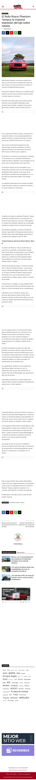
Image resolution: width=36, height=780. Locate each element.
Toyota (6, 698)
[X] (7, 33)
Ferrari (25, 676)
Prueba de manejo (19, 691)
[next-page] (6, 584)
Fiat (29, 676)
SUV (10, 695)
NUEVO (13, 688)
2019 (8, 670)
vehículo (14, 698)
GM (16, 679)
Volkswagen (10, 700)
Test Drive (22, 695)
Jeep (4, 682)
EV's (19, 676)
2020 (12, 670)
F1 (22, 676)
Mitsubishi (27, 682)
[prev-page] (3, 584)
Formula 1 (11, 679)
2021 (16, 670)
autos (12, 673)
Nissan (26, 686)
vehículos (24, 697)
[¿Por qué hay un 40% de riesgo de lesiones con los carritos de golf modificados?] (6, 577)
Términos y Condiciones (24, 774)
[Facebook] (3, 33)
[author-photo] (18, 541)
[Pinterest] (11, 33)
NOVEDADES (9, 11)
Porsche (27, 689)
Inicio (3, 11)
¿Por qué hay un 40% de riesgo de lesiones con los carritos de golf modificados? (22, 577)
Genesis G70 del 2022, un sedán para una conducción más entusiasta (26, 524)
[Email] (19, 33)
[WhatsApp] (15, 33)
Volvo (17, 700)
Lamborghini (15, 682)
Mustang (21, 685)
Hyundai (27, 679)
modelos (14, 685)
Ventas (4, 700)
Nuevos (21, 689)
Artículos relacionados (9, 552)
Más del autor (21, 552)
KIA (8, 682)
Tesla (15, 694)
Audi (27, 670)
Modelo (6, 685)
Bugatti (23, 673)
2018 (4, 670)
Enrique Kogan (10, 676)
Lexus (21, 682)
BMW (18, 673)
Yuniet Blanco (7, 28)
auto (5, 673)
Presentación (6, 692)
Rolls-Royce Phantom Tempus (17, 502)
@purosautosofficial (18, 770)
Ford (5, 679)
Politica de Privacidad (11, 774)
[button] (3, 6)
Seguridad (5, 695)
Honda (20, 679)
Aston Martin (22, 670)
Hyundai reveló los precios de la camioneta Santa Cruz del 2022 (10, 524)
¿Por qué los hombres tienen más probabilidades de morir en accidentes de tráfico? (22, 569)
